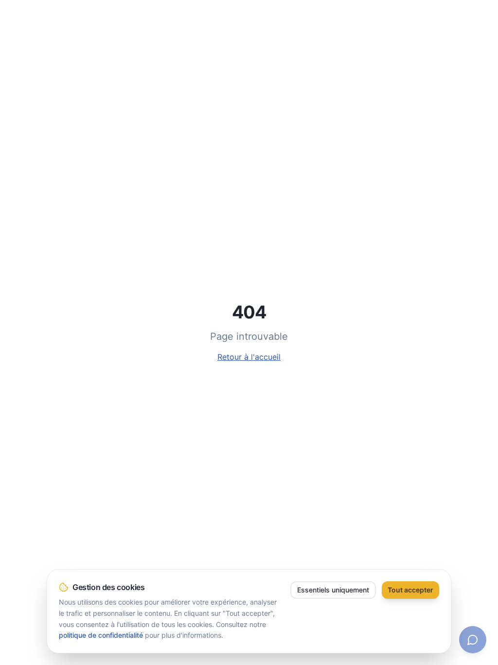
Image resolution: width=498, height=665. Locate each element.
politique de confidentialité (101, 635)
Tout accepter (410, 590)
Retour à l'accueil (249, 357)
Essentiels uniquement (333, 590)
